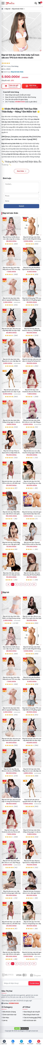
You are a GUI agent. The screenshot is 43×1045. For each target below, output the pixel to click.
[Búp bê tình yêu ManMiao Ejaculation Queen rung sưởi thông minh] (31, 256)
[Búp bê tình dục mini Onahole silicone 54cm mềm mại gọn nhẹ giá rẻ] (31, 378)
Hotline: (11, 1003)
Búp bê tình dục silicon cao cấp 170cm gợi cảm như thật (31, 617)
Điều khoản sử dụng (9, 1012)
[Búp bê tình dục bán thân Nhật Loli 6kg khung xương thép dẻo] (11, 605)
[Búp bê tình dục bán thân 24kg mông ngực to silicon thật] (11, 409)
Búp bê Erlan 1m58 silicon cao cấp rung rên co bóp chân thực (11, 239)
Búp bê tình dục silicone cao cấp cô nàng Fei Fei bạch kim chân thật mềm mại (31, 361)
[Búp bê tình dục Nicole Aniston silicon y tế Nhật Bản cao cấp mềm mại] (31, 317)
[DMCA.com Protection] (21, 1028)
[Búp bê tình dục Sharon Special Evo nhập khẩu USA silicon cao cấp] (11, 439)
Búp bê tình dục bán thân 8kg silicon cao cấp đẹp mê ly (11, 361)
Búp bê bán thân (17, 72)
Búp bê (5, 592)
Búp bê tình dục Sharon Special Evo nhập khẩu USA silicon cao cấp (11, 452)
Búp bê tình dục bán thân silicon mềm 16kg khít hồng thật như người (32, 239)
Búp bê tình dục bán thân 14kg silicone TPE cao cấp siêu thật (11, 269)
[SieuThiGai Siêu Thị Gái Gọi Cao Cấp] (11, 3)
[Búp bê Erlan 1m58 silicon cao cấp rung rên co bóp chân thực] (11, 226)
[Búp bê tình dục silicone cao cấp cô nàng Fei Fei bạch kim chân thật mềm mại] (31, 348)
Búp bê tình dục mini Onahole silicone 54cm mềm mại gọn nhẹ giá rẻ (31, 391)
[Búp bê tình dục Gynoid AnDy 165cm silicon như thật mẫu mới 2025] (31, 531)
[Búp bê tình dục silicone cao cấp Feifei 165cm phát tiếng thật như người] (11, 727)
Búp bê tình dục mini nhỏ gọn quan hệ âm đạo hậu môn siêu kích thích (31, 514)
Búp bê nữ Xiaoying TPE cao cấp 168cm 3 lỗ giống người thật (31, 300)
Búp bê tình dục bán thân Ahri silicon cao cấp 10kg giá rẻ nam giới (31, 422)
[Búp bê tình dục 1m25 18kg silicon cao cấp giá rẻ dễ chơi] (11, 531)
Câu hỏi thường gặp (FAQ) (32, 1017)
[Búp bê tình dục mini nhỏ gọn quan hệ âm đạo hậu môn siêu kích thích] (31, 500)
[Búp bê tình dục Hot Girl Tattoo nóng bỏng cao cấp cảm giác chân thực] (31, 470)
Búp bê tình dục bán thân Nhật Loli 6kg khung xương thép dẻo (11, 618)
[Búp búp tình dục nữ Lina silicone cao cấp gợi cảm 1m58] (11, 561)
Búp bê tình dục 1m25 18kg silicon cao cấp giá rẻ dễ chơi (11, 544)
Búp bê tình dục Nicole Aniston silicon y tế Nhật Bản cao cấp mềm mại (31, 330)
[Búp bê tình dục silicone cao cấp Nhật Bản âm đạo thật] (11, 317)
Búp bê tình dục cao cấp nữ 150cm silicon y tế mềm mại (11, 482)
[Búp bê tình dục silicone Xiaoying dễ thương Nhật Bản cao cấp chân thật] (31, 561)
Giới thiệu (6, 1017)
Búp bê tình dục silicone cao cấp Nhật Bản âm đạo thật (11, 329)
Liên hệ (5, 1020)
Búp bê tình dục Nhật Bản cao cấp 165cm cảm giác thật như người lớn (11, 514)
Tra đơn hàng (34, 983)
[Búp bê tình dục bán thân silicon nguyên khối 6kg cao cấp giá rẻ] (11, 287)
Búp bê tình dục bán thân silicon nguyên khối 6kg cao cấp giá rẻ (11, 300)
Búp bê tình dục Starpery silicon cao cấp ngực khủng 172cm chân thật (32, 893)
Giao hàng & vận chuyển (32, 1012)
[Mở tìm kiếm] (35, 3)
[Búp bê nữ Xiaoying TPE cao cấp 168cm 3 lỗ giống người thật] (31, 287)
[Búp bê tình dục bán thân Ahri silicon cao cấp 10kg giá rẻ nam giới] (31, 409)
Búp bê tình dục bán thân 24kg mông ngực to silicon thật (11, 422)
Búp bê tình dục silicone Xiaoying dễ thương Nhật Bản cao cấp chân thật (32, 575)
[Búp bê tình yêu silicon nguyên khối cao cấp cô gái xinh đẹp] (11, 378)
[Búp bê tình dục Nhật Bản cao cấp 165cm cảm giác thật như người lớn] (11, 500)
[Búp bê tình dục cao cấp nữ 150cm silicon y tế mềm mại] (11, 470)
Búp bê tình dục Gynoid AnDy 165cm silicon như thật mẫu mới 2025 (31, 544)
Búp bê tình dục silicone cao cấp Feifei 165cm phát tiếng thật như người (11, 740)
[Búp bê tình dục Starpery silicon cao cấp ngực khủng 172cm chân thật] (31, 880)
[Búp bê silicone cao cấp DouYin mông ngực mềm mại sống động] (31, 439)
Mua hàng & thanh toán (31, 1015)
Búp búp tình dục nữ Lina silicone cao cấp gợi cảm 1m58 (11, 575)
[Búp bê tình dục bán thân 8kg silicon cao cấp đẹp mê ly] (11, 348)
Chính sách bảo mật (9, 1015)
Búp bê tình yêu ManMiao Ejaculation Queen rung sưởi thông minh (31, 269)
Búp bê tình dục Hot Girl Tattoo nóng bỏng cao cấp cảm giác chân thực (32, 483)
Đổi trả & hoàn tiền (30, 1020)
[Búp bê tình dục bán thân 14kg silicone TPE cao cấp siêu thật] (11, 256)
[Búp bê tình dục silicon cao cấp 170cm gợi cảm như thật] (31, 605)
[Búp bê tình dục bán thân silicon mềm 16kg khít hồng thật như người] (31, 226)
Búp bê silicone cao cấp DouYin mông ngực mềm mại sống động (31, 452)
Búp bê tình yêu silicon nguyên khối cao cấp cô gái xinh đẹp (11, 391)
